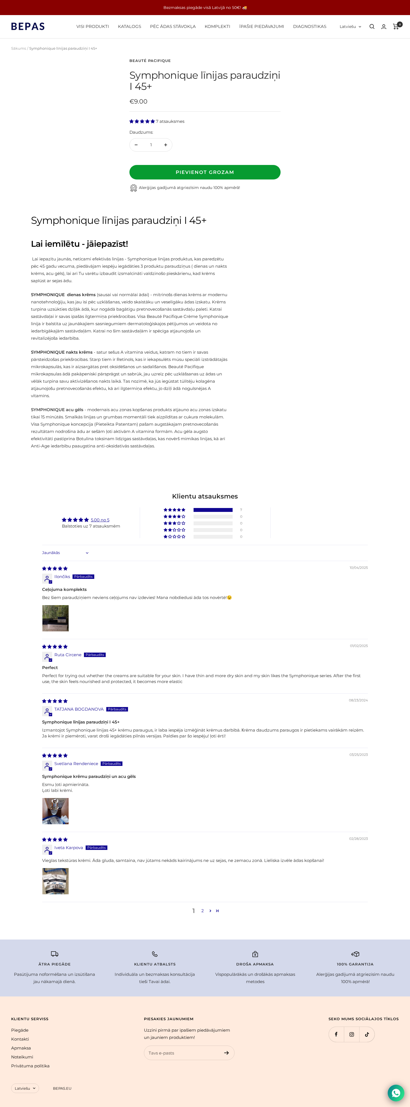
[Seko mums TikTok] (367, 1034)
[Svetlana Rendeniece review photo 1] (55, 811)
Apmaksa (21, 1048)
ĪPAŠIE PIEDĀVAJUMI (261, 26)
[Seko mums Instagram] (351, 1034)
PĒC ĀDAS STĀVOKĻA (173, 26)
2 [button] (202, 910)
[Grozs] (396, 26)
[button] (142, 121)
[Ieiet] (383, 26)
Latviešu (348, 26)
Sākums (18, 48)
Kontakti (20, 1039)
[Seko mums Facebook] (336, 1034)
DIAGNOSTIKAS (309, 26)
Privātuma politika (30, 1065)
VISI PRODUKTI (92, 26)
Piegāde (19, 1030)
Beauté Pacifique (150, 60)
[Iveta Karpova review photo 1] (55, 881)
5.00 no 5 (100, 520)
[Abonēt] (226, 1053)
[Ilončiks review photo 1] (55, 618)
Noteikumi (22, 1057)
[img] (54, 568)
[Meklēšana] (372, 26)
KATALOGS (129, 26)
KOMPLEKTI (217, 26)
